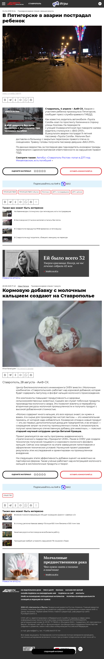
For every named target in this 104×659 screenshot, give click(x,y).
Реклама (59, 590)
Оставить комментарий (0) (81, 171)
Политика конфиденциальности (80, 596)
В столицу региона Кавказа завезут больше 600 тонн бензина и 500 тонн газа (47, 523)
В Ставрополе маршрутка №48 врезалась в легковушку (37, 229)
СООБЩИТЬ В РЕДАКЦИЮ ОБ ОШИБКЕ (35, 599)
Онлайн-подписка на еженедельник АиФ (38, 593)
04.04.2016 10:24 (9, 11)
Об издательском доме (31, 590)
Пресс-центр (48, 590)
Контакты (80, 593)
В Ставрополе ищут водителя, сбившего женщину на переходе (41, 237)
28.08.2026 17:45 (9, 286)
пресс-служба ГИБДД (11, 93)
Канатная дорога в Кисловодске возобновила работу (36, 532)
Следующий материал (53, 651)
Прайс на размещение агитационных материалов (42, 596)
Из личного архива (25, 369)
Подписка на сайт (66, 593)
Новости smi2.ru (11, 278)
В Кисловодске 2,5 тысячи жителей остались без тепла (37, 220)
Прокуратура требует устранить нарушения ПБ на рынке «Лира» (41, 541)
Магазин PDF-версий (74, 590)
